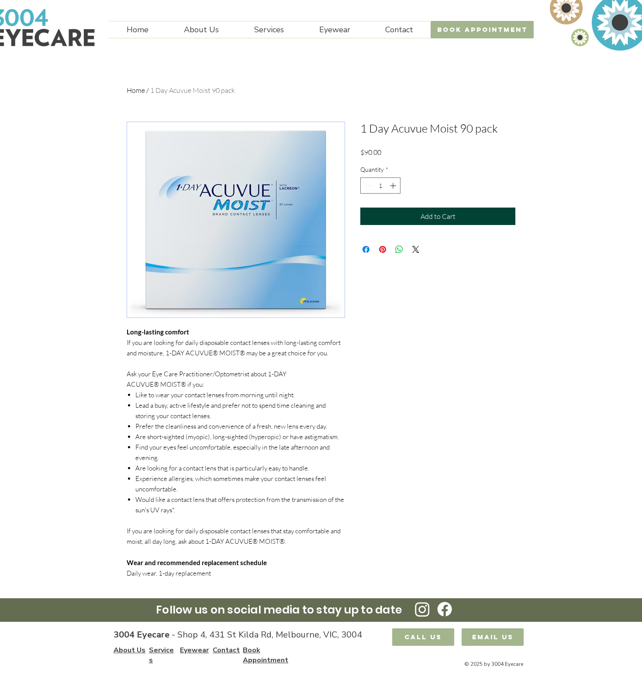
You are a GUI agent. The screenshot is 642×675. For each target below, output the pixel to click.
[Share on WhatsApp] (399, 249)
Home (136, 90)
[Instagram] (422, 609)
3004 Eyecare (141, 635)
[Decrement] (367, 185)
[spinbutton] (380, 185)
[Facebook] (444, 609)
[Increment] (393, 185)
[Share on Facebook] (366, 249)
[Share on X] (416, 249)
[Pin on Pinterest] (382, 249)
